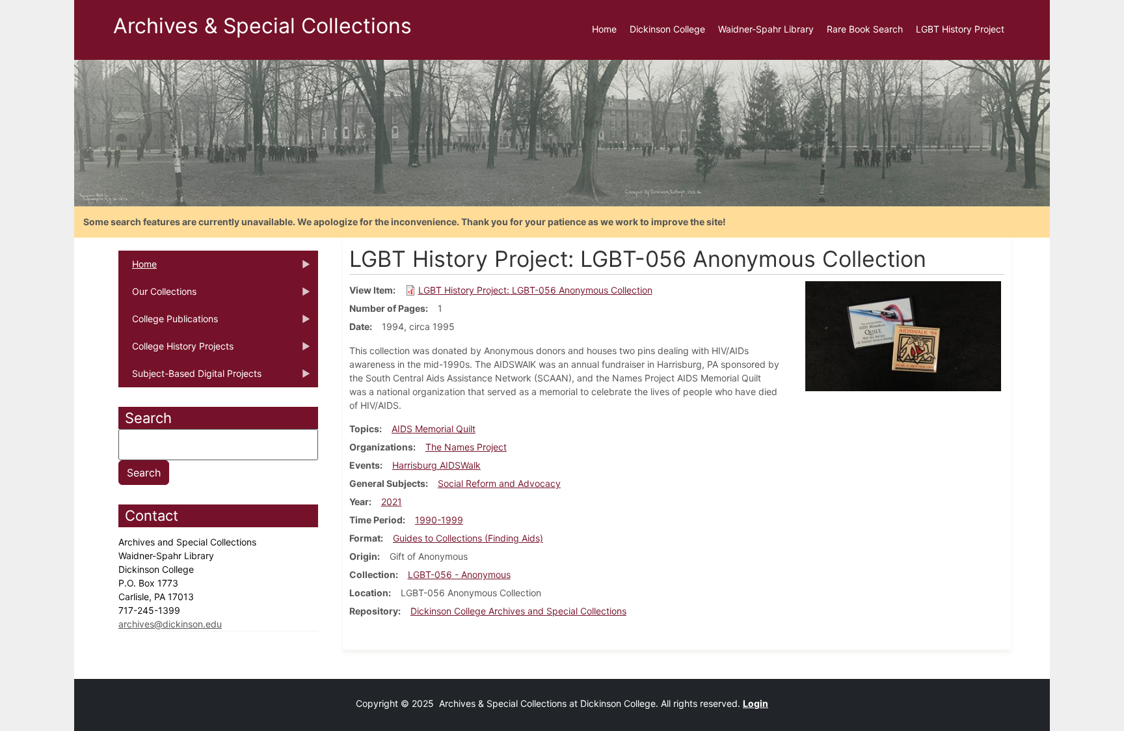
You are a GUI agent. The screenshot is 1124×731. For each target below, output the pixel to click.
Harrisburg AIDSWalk (436, 465)
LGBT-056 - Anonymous (459, 574)
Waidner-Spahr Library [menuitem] (766, 28)
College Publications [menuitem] (168, 323)
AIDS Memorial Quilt (433, 428)
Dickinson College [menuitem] (667, 28)
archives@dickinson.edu (170, 623)
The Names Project (466, 446)
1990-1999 (439, 519)
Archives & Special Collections (262, 25)
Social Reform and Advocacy (499, 483)
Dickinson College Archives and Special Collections (518, 610)
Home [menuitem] (604, 28)
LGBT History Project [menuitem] (960, 28)
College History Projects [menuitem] (176, 350)
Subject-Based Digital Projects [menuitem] (189, 377)
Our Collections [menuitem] (157, 295)
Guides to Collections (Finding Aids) (468, 538)
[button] (903, 334)
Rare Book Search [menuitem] (865, 28)
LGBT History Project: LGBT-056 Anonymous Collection (535, 290)
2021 (391, 501)
